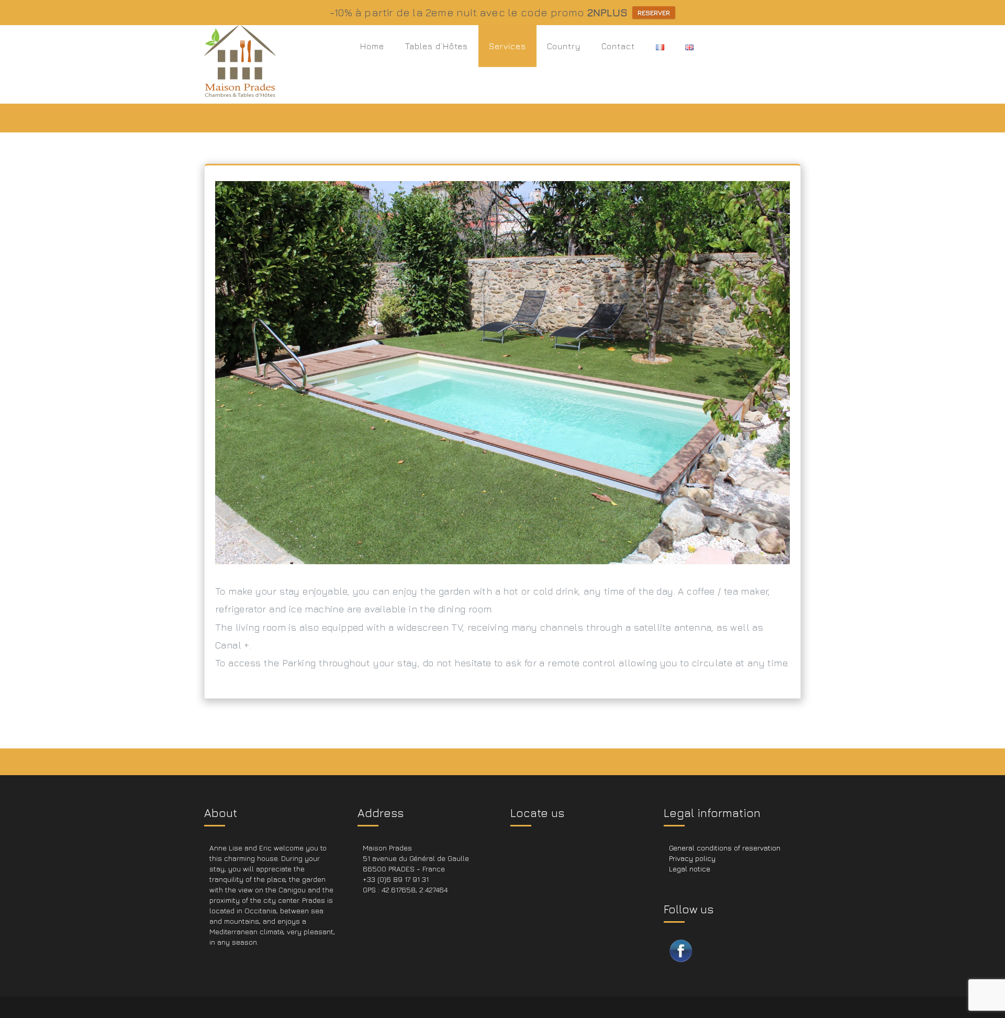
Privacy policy (692, 858)
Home (372, 46)
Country (563, 46)
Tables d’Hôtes (436, 46)
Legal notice (689, 868)
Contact (618, 46)
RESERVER (654, 12)
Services (507, 46)
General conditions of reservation (724, 847)
